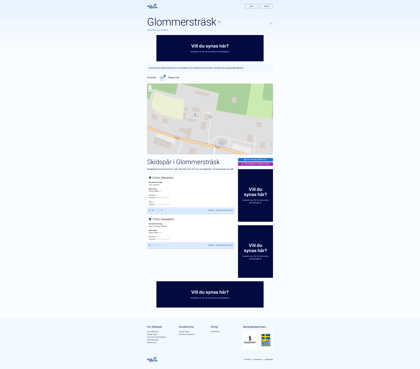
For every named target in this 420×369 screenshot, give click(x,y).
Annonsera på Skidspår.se (156, 337)
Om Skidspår (154, 326)
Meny (266, 6)
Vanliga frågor (152, 334)
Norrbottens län (153, 30)
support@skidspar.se (235, 68)
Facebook (258, 359)
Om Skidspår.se (152, 331)
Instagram (269, 359)
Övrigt (214, 326)
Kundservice (186, 326)
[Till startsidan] (152, 6)
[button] (210, 117)
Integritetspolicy (153, 340)
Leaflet (270, 153)
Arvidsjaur (164, 30)
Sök (251, 6)
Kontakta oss (151, 342)
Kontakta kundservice (187, 334)
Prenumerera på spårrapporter (257, 164)
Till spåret (211, 210)
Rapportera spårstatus (224, 210)
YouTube (247, 359)
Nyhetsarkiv (215, 331)
